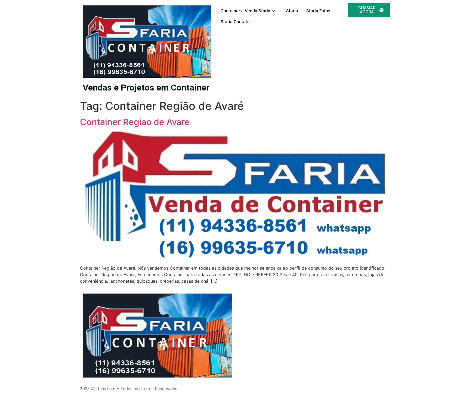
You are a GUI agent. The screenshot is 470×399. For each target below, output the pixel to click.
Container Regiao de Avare (135, 122)
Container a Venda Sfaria (245, 10)
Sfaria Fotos (318, 10)
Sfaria (292, 10)
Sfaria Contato (235, 21)
